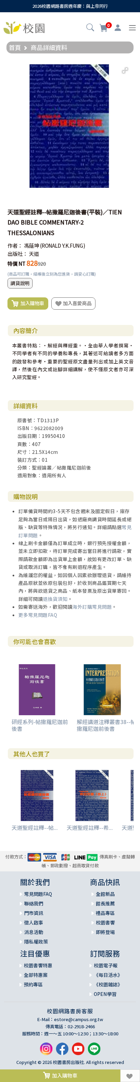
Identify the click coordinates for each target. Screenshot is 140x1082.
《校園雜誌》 (108, 984)
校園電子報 (106, 965)
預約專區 (33, 984)
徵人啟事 (33, 922)
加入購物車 (31, 303)
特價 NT (16, 263)
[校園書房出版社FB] (62, 1051)
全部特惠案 (36, 974)
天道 (34, 253)
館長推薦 (105, 903)
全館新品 (105, 893)
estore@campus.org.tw (78, 1019)
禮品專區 (105, 912)
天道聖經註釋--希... (90, 827)
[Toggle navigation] (132, 28)
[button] (90, 28)
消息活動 (33, 932)
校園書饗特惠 (38, 965)
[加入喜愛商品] (130, 1075)
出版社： (17, 253)
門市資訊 (33, 912)
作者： (15, 245)
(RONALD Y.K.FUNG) (62, 245)
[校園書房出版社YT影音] (78, 1051)
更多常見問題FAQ (37, 614)
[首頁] (24, 27)
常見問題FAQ (38, 893)
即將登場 (105, 932)
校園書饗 (105, 922)
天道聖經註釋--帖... (35, 827)
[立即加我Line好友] (94, 1051)
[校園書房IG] (46, 1051)
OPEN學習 (105, 993)
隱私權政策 (36, 941)
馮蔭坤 (31, 245)
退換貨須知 (55, 598)
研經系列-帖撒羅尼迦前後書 (40, 725)
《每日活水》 (108, 974)
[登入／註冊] (118, 28)
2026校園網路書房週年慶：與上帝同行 (70, 6)
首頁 (15, 47)
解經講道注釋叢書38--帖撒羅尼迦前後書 (106, 725)
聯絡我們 (33, 903)
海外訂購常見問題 (92, 606)
